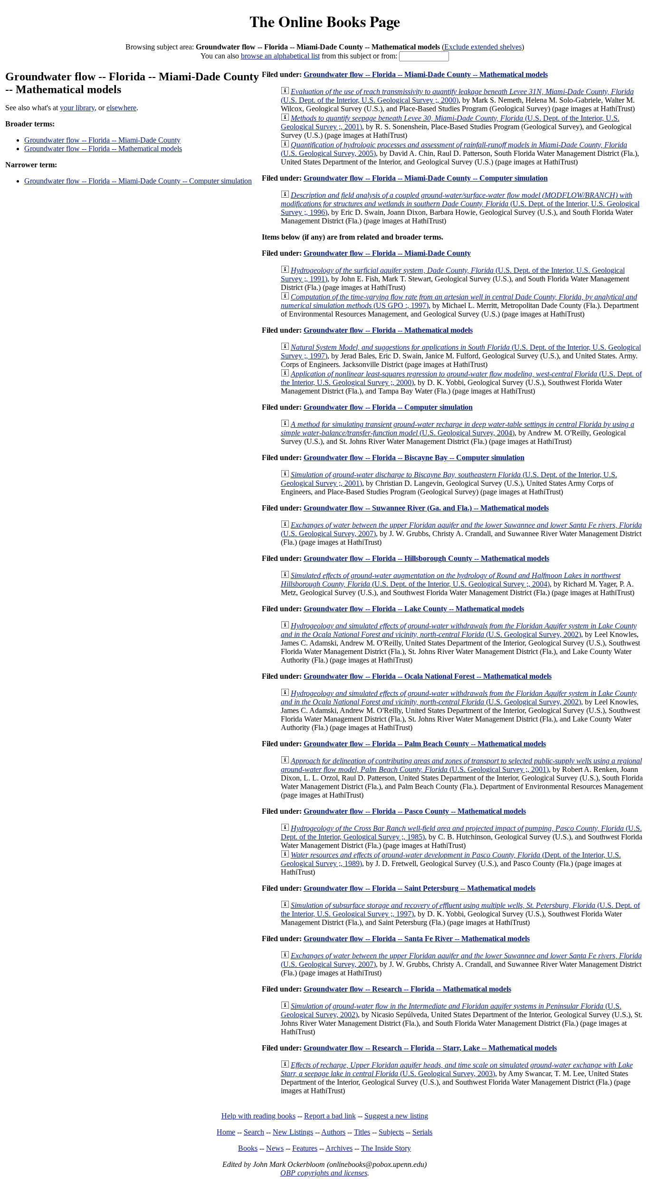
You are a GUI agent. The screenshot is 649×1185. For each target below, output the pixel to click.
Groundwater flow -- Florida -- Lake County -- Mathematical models (414, 609)
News (275, 1148)
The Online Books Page (324, 21)
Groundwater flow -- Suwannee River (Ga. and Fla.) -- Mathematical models (426, 508)
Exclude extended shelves (483, 47)
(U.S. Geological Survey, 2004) (457, 428)
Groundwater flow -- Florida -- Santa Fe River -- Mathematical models (417, 939)
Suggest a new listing (396, 1116)
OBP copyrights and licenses (323, 1173)
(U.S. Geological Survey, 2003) (457, 1069)
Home (226, 1132)
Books (248, 1148)
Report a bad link (330, 1116)
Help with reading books (258, 1116)
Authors (333, 1132)
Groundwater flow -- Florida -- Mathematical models (103, 149)
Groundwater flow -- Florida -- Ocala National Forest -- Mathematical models (428, 676)
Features (304, 1148)
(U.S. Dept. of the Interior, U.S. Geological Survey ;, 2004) (450, 579)
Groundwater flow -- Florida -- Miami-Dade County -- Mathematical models (426, 74)
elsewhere (121, 108)
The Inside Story (386, 1148)
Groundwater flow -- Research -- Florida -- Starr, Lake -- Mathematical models (430, 1048)
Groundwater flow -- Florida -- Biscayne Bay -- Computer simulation (414, 457)
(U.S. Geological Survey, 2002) (459, 630)
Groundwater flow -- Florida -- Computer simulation (388, 407)
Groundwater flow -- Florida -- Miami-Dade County (102, 140)
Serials (422, 1132)
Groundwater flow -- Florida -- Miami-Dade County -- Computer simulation (138, 181)
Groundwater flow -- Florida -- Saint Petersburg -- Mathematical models (419, 888)
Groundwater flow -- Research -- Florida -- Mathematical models (407, 989)
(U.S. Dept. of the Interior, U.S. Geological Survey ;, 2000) (457, 95)
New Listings (293, 1132)
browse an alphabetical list (280, 56)
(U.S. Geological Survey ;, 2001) (461, 765)
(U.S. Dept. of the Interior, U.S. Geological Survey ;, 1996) (460, 203)
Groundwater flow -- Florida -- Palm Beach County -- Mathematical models (425, 744)
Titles (362, 1132)
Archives (339, 1148)
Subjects (391, 1132)
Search (254, 1132)
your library (77, 108)
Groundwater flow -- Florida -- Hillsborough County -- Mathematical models (426, 558)
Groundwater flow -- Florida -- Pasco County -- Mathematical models (415, 811)
